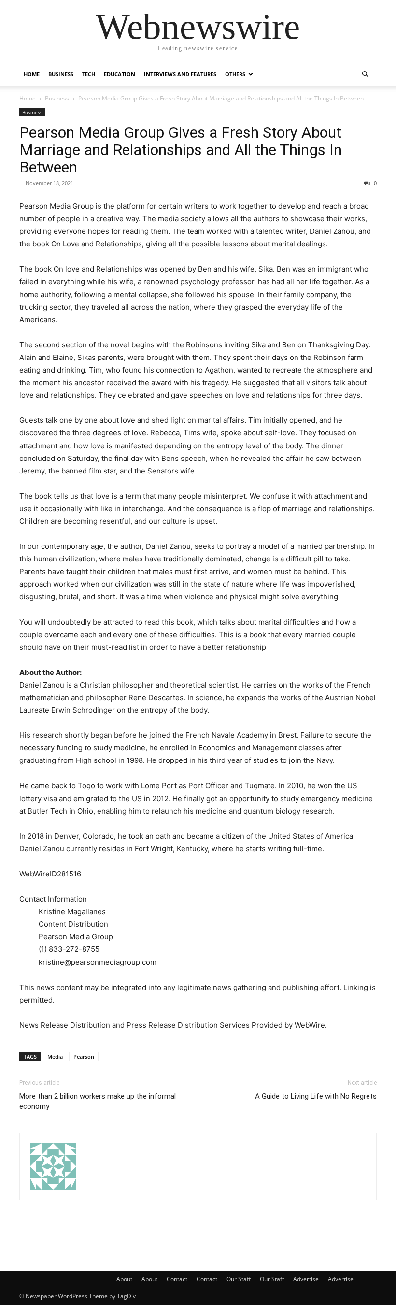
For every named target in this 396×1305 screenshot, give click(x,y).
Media (55, 1056)
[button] (365, 74)
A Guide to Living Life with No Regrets (316, 1096)
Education (119, 74)
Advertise (306, 1279)
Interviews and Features (180, 74)
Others (235, 74)
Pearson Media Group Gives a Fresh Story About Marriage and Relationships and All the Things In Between (180, 149)
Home (32, 74)
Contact (177, 1279)
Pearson (83, 1056)
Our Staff (238, 1279)
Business (60, 74)
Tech (88, 74)
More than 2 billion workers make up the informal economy (97, 1101)
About (124, 1279)
